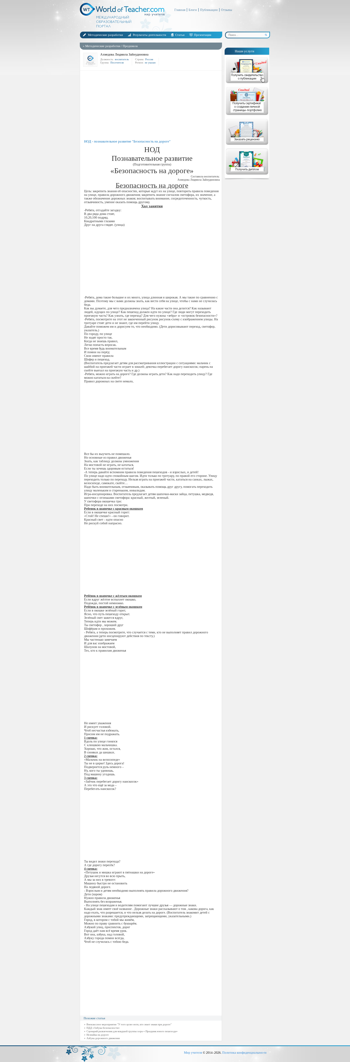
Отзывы (226, 10)
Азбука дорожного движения (103, 1038)
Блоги (193, 10)
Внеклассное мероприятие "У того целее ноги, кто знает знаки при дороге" (129, 1024)
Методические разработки (105, 34)
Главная (179, 10)
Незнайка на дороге (97, 1034)
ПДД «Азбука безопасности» (103, 1027)
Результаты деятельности (149, 34)
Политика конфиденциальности (244, 1052)
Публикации (209, 10)
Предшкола (130, 46)
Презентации (202, 34)
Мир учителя (193, 1052)
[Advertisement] (152, 105)
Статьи (180, 34)
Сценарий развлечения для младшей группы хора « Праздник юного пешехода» (132, 1031)
